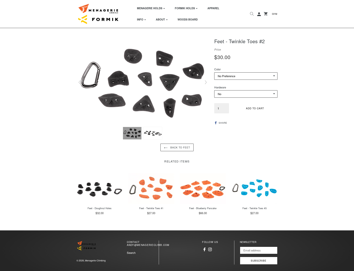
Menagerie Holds (153, 8)
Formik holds (188, 8)
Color (217, 69)
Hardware (220, 87)
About (164, 19)
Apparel (213, 8)
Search (131, 253)
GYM (274, 13)
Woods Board (188, 19)
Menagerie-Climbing (95, 260)
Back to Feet (179, 147)
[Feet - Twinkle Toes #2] (132, 133)
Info (143, 19)
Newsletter (248, 242)
